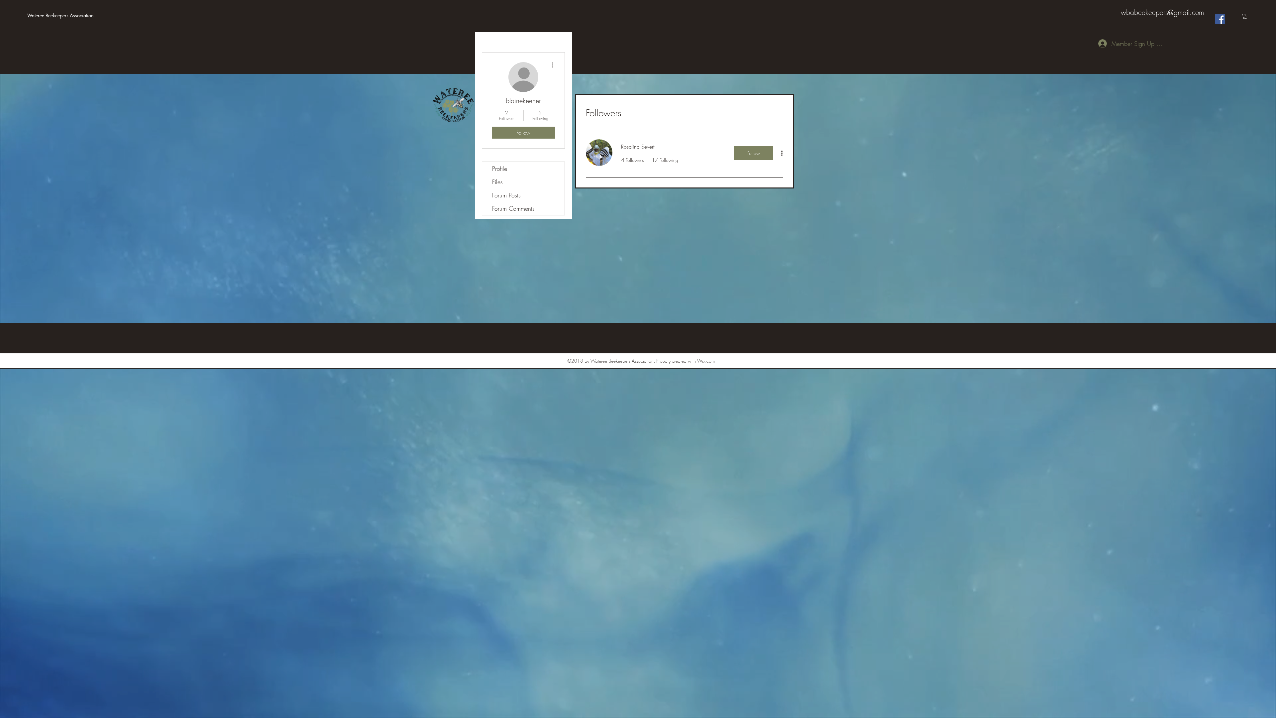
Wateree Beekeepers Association (60, 15)
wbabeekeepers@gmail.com (1162, 12)
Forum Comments (513, 208)
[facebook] (1220, 19)
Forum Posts (506, 195)
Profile (499, 169)
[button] (1245, 16)
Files (497, 182)
